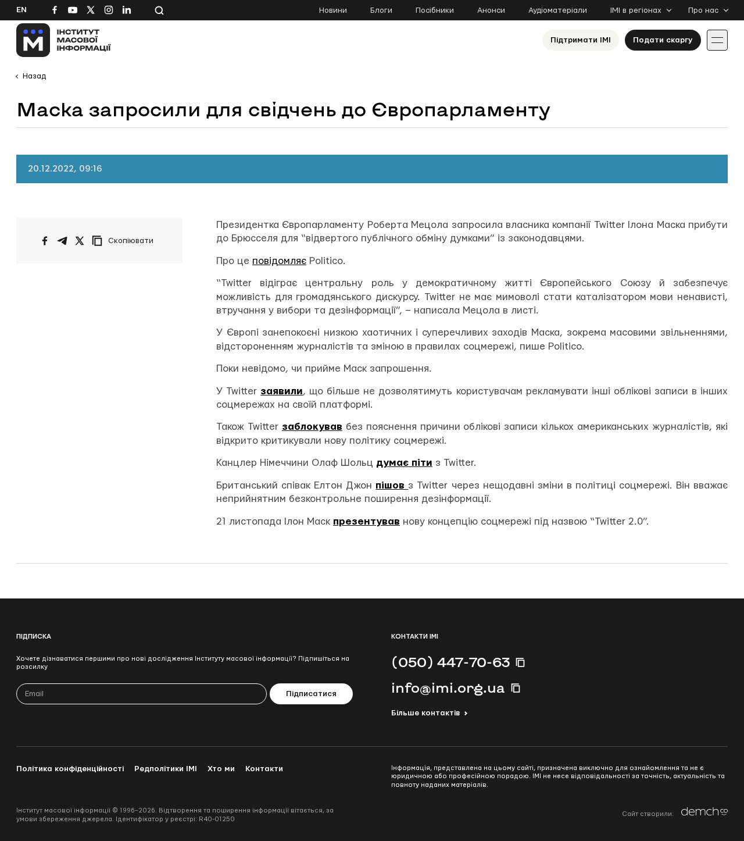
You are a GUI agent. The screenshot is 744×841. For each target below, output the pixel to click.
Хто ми (221, 769)
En (21, 10)
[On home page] (63, 40)
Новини (333, 10)
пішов (391, 485)
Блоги (381, 10)
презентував (366, 521)
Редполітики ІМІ (165, 769)
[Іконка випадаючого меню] (717, 40)
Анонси (491, 10)
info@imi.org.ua (448, 687)
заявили (281, 391)
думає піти (404, 463)
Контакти (264, 769)
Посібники (435, 10)
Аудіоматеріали (557, 10)
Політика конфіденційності (70, 769)
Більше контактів (425, 713)
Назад (34, 76)
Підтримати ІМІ (580, 40)
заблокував (312, 427)
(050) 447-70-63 (450, 662)
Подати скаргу (663, 40)
